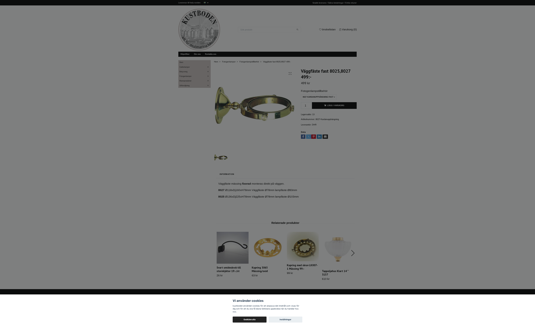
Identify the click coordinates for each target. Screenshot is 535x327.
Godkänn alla (250, 319)
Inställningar (285, 319)
